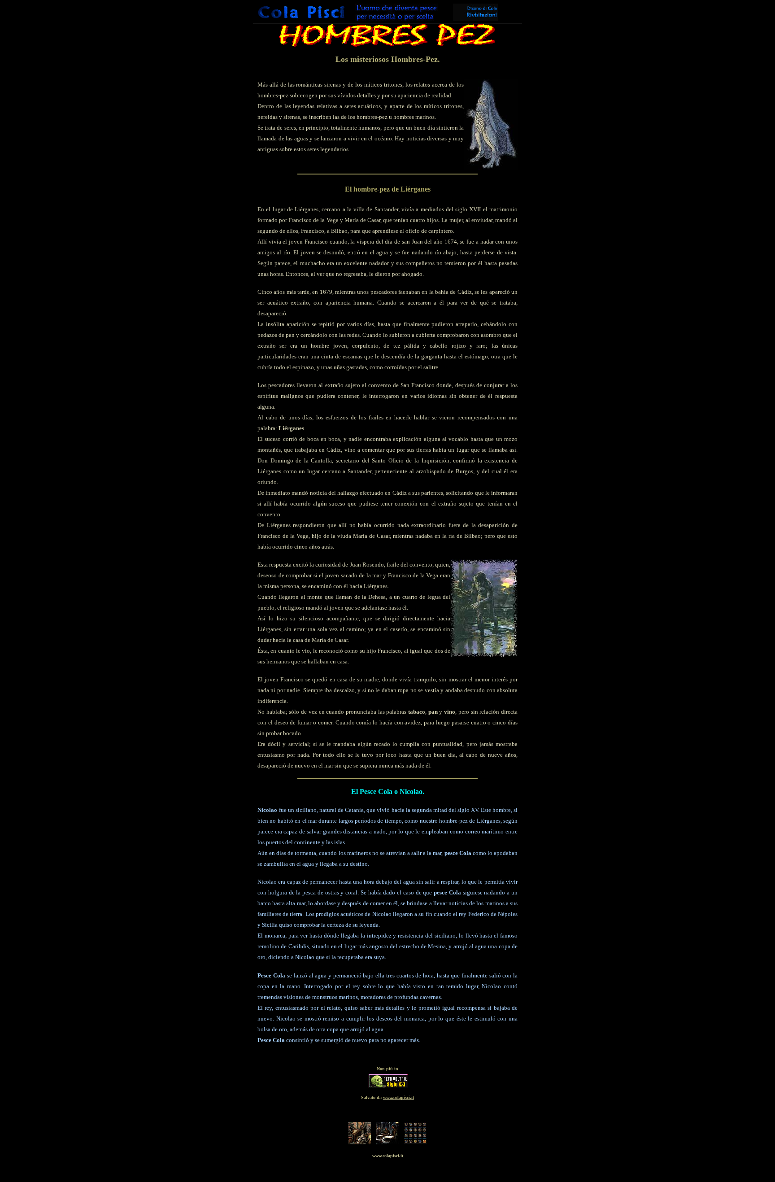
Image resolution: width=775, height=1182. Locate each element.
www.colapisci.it (387, 1155)
